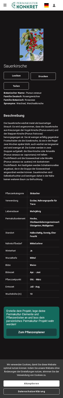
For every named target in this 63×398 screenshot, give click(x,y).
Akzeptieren (31, 383)
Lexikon (16, 75)
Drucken (43, 76)
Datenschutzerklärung (31, 391)
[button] (54, 5)
